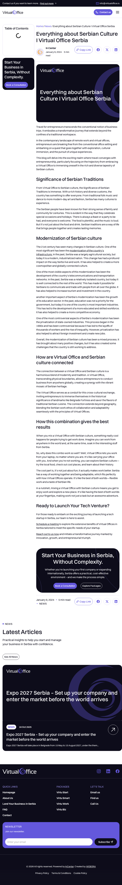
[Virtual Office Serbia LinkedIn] (109, 771)
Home (39, 26)
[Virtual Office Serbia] (113, 730)
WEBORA (91, 866)
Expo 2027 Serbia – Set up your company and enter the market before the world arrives (51, 737)
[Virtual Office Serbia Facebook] (117, 771)
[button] (84, 49)
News (48, 26)
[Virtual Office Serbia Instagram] (99, 771)
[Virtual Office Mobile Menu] (117, 12)
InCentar (69, 866)
